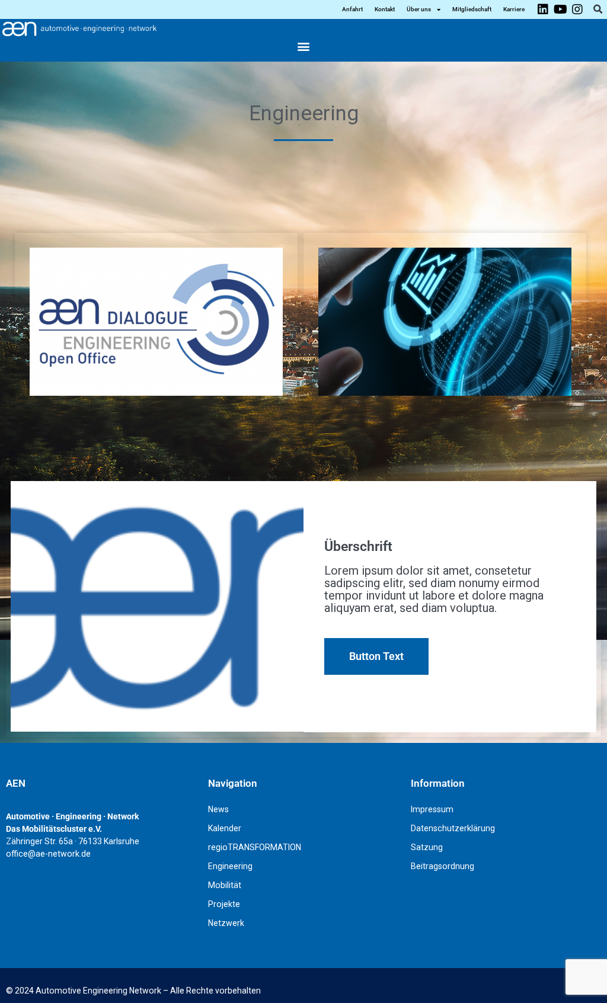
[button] (597, 9)
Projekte (224, 904)
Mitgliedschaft (471, 9)
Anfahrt (352, 9)
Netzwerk (226, 923)
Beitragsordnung (442, 866)
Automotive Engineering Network (98, 990)
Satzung (427, 847)
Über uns (419, 9)
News (218, 809)
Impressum (432, 809)
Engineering (230, 866)
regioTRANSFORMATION (254, 847)
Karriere (514, 9)
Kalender (224, 828)
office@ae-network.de (48, 853)
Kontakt (385, 9)
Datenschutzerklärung (453, 828)
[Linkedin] (543, 9)
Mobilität (224, 885)
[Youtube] (560, 9)
